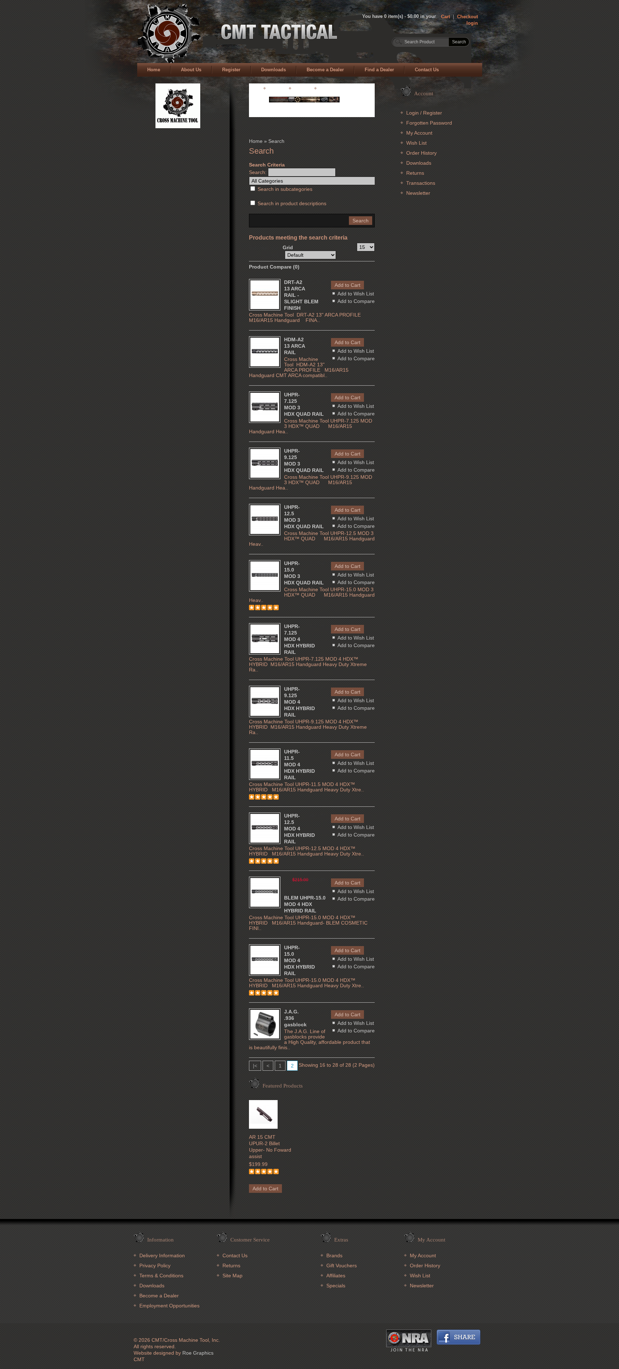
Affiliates (335, 1275)
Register (231, 69)
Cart (445, 16)
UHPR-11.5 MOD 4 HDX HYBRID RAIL (299, 764)
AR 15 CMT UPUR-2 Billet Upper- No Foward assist (270, 1146)
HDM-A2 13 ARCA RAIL (294, 346)
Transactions (420, 183)
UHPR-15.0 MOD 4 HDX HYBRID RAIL (299, 960)
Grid (288, 247)
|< (255, 1066)
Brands (334, 1255)
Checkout (467, 16)
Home (153, 69)
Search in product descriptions (292, 203)
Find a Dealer (379, 69)
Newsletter (418, 193)
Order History (421, 153)
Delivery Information (162, 1255)
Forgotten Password (429, 123)
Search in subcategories (285, 189)
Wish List (416, 143)
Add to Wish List (355, 294)
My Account (419, 133)
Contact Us (427, 69)
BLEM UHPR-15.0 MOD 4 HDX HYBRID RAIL (305, 904)
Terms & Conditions (161, 1275)
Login (412, 113)
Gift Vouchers (341, 1265)
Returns (415, 173)
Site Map (232, 1275)
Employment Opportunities (169, 1305)
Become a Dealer (325, 69)
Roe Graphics (197, 1353)
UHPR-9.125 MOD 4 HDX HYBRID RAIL (299, 702)
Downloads (273, 69)
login (472, 23)
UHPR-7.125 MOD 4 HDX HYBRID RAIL (299, 639)
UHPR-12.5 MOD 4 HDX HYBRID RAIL (299, 828)
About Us (191, 69)
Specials (335, 1285)
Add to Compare (356, 301)
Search (276, 141)
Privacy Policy (155, 1265)
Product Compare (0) (274, 267)
